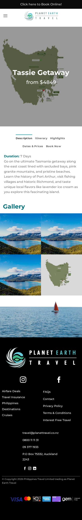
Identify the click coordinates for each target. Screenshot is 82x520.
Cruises (7, 415)
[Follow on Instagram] (23, 380)
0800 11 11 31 (30, 440)
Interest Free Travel (57, 420)
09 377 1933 (30, 447)
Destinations (11, 409)
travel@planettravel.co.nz (40, 432)
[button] (5, 16)
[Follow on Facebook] (59, 380)
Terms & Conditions (57, 413)
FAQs (47, 391)
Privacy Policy (53, 406)
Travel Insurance (13, 397)
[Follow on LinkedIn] (34, 468)
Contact (48, 399)
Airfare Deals (11, 391)
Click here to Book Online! (41, 4)
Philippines (10, 403)
